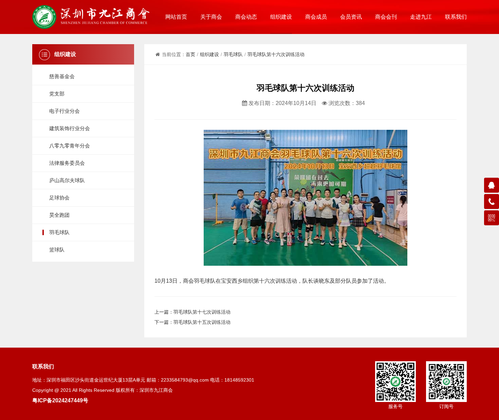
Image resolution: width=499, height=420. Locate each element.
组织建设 (281, 17)
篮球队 (56, 249)
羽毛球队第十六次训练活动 (275, 54)
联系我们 (456, 17)
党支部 (56, 94)
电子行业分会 (64, 111)
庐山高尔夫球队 (67, 180)
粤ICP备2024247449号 (60, 400)
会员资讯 (351, 17)
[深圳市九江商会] (90, 17)
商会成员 (316, 17)
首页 (190, 54)
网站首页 (176, 17)
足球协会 (59, 197)
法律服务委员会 (67, 163)
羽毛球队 (59, 232)
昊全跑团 (59, 215)
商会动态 (246, 17)
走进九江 (421, 17)
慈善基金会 (62, 76)
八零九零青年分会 (69, 145)
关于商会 (211, 17)
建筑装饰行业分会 (69, 128)
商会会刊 (386, 17)
